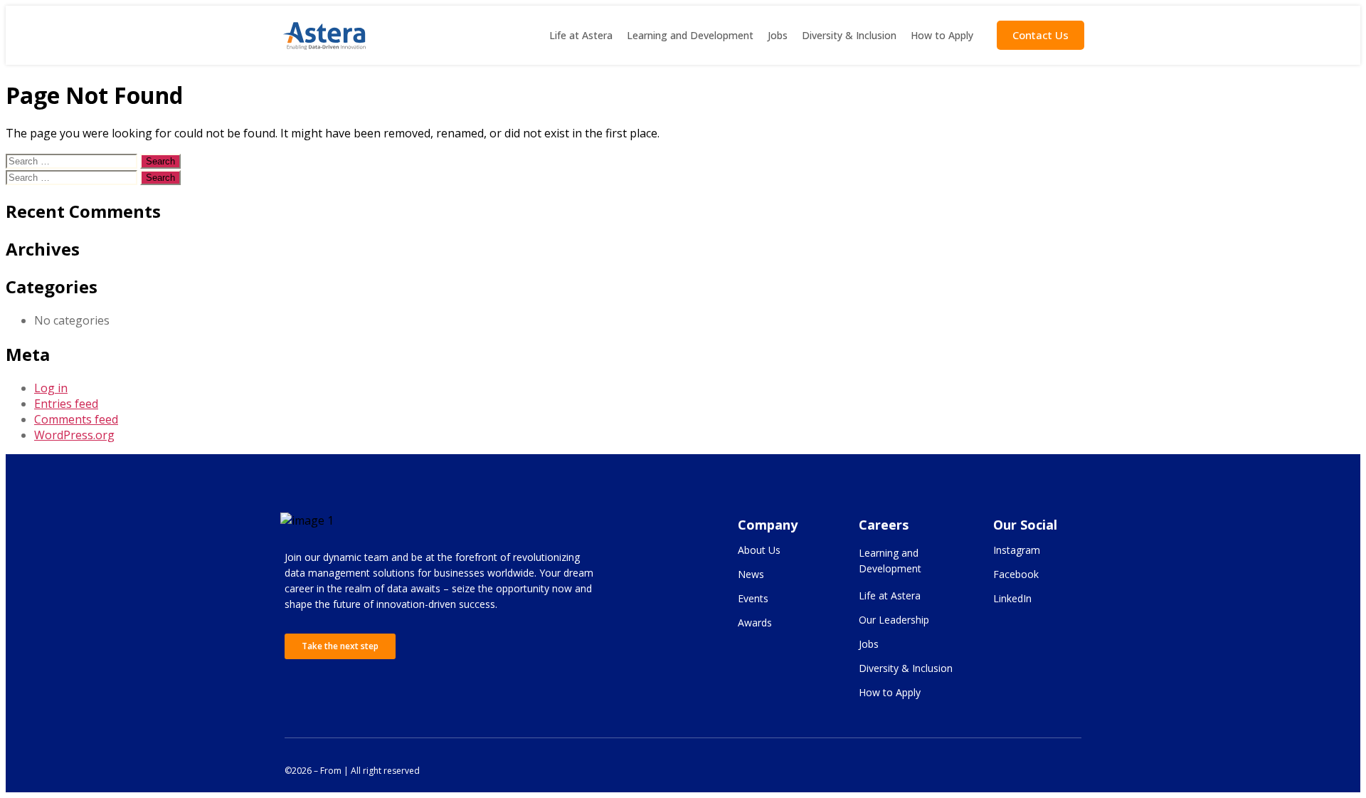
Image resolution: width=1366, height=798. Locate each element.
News (751, 574)
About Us (759, 550)
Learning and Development (690, 35)
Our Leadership (894, 619)
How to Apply (942, 35)
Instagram (1016, 550)
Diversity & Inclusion (849, 35)
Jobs (778, 35)
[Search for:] (73, 160)
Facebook (1016, 574)
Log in (51, 388)
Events (753, 598)
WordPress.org (74, 435)
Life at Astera (581, 35)
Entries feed (66, 403)
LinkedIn (1012, 598)
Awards (755, 622)
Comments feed (76, 419)
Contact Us (1040, 35)
